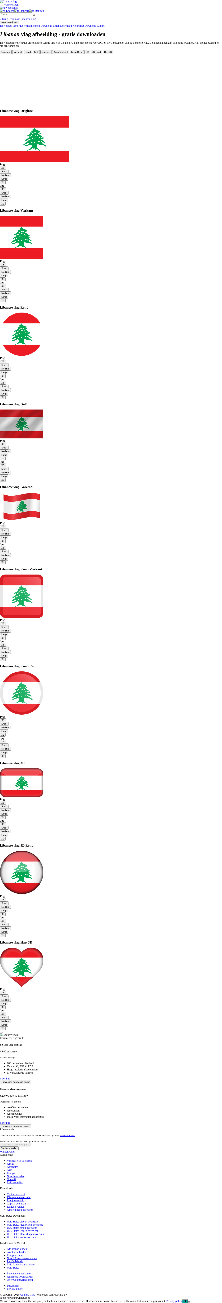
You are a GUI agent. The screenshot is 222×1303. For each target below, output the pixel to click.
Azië (9, 1169)
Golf (36, 52)
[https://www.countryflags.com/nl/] (9, 1)
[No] (189, 1301)
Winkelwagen (7, 1151)
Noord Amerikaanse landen (22, 1258)
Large (4, 178)
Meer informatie (67, 1135)
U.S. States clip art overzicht (22, 1221)
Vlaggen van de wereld (19, 1160)
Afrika (10, 1163)
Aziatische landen (16, 1252)
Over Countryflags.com (20, 1279)
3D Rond (96, 52)
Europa (11, 1173)
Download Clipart (94, 25)
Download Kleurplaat (72, 25)
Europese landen (16, 1255)
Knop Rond (76, 52)
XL (2, 182)
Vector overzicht (16, 1194)
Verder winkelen (9, 1148)
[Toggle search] (1, 5)
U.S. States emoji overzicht (22, 1227)
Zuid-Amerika (15, 1182)
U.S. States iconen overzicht (22, 1230)
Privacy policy (174, 1301)
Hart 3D (108, 52)
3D (87, 52)
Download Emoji (50, 25)
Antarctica (12, 1166)
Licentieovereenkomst (19, 1273)
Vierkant (18, 52)
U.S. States (13, 1267)
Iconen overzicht (16, 1206)
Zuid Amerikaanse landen (21, 1264)
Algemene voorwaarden (20, 1276)
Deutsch (39, 10)
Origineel (5, 52)
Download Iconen (30, 25)
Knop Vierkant (61, 52)
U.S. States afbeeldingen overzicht (26, 1234)
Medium (5, 175)
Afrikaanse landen (17, 1248)
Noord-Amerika (15, 1176)
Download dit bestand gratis (15, 1144)
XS (3, 168)
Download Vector (9, 25)
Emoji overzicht (15, 1200)
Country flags (27, 1294)
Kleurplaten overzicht (19, 1197)
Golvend (46, 52)
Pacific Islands (15, 1261)
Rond (28, 52)
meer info (5, 1078)
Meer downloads (9, 22)
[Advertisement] (111, 80)
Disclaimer (13, 1285)
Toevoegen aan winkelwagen (15, 1082)
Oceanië (11, 1179)
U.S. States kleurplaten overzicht (25, 1224)
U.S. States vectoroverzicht (22, 1237)
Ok (184, 1301)
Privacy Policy (15, 1288)
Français (24, 10)
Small (4, 171)
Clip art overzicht (16, 1203)
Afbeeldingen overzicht (20, 1209)
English (9, 10)
